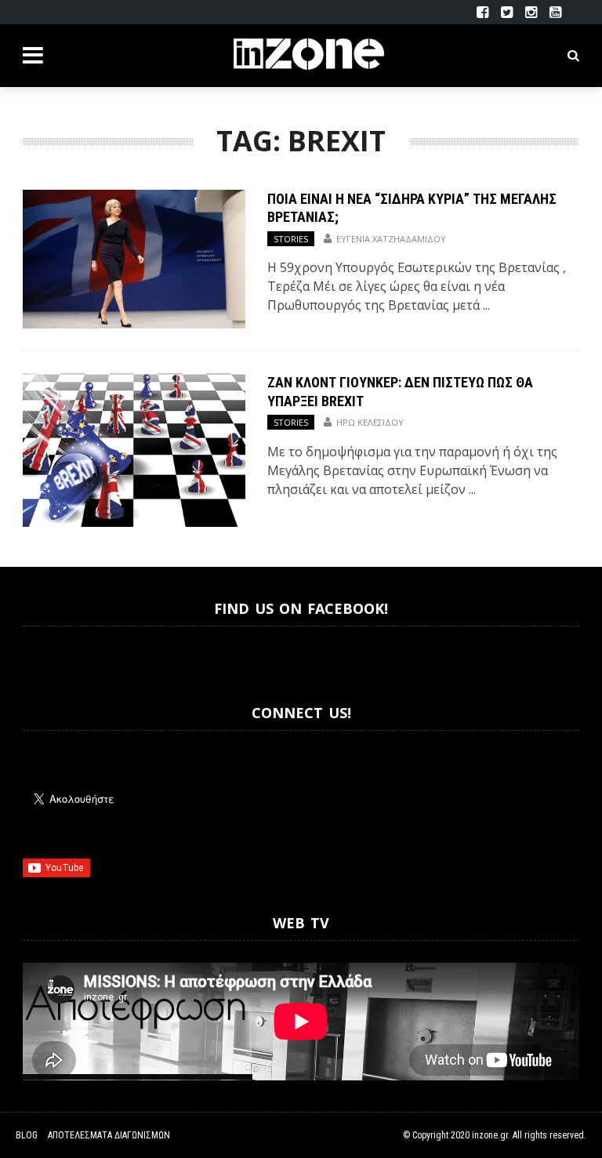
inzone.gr (490, 1135)
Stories (291, 239)
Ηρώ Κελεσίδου (370, 422)
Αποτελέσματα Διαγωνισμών (109, 1135)
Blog (27, 1135)
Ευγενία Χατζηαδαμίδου (391, 239)
